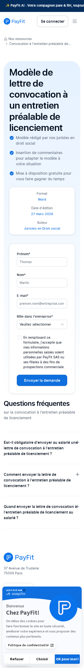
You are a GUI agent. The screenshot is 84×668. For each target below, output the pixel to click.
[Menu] (74, 21)
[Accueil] (14, 21)
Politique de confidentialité (28, 645)
